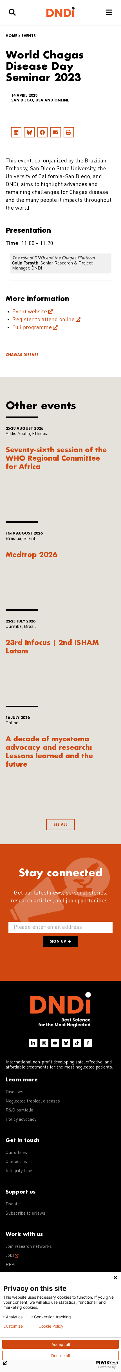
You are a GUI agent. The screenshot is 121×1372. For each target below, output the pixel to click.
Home (11, 36)
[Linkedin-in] (33, 1043)
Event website (29, 312)
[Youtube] (55, 1043)
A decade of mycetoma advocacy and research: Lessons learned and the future (49, 751)
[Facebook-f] (88, 1043)
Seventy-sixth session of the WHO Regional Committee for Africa (56, 458)
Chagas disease (22, 355)
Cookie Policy (51, 1326)
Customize (13, 1326)
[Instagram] (44, 1043)
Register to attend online (43, 320)
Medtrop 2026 (31, 554)
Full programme (32, 327)
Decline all (60, 1355)
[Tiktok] (77, 1043)
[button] (16, 132)
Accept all (60, 1344)
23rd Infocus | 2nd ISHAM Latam (52, 646)
